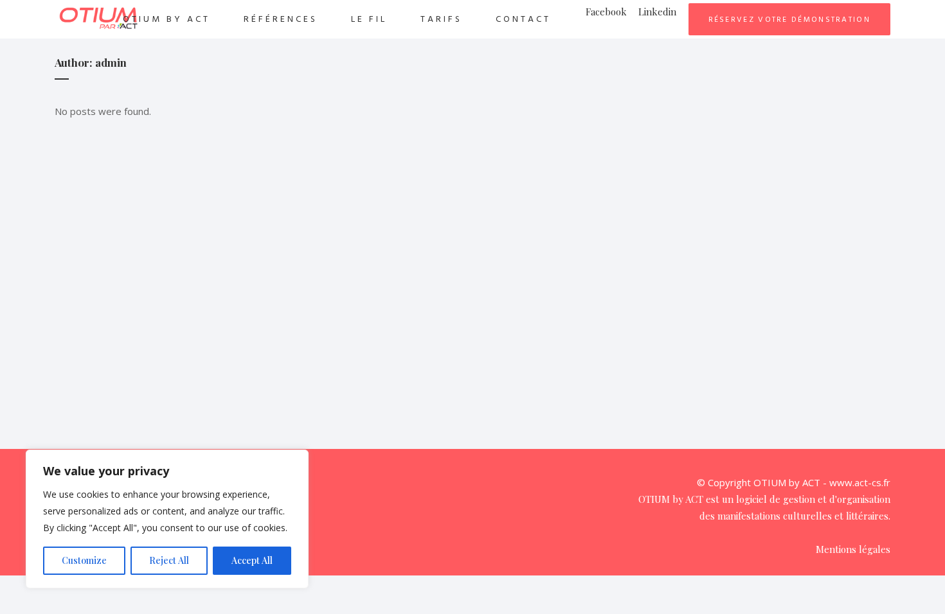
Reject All (169, 560)
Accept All (252, 560)
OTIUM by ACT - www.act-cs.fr (821, 482)
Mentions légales (853, 549)
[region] (167, 519)
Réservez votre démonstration (789, 19)
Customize (84, 560)
